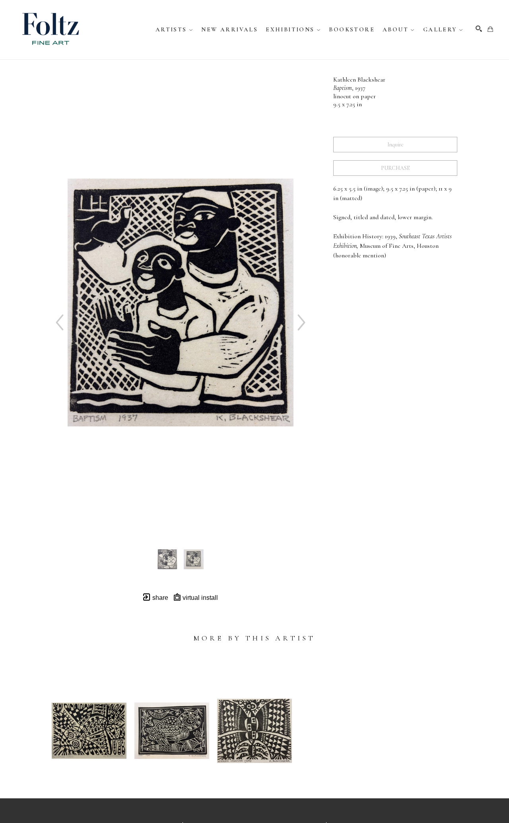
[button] (174, 29)
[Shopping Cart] (490, 29)
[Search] (479, 28)
